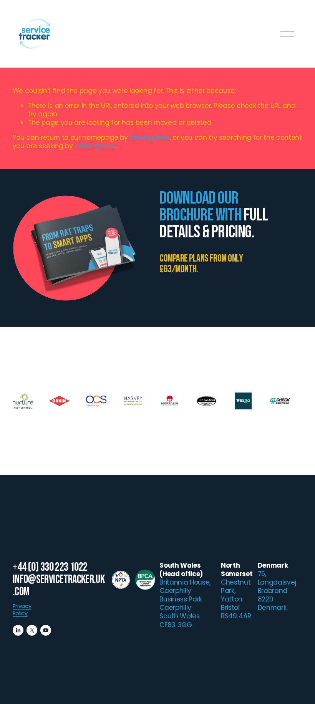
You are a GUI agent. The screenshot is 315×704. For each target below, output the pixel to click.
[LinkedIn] (18, 630)
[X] (32, 630)
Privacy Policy (22, 610)
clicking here (149, 137)
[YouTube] (45, 630)
